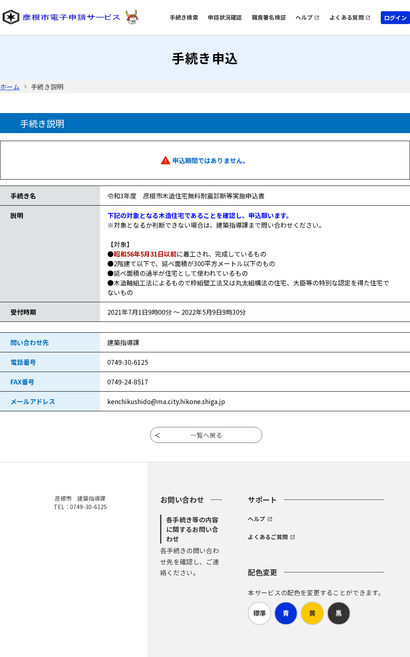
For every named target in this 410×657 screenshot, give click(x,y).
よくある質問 (347, 17)
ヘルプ (304, 17)
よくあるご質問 (268, 537)
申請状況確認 (225, 17)
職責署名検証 (269, 17)
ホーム (10, 86)
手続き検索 (184, 17)
